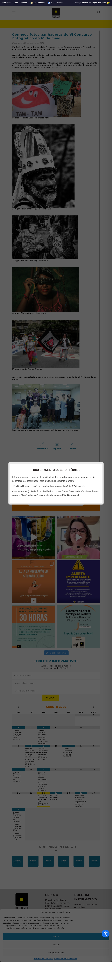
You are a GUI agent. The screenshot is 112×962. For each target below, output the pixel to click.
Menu (16, 3)
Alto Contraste (37, 3)
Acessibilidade (55, 3)
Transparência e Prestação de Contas (91, 3)
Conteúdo (6, 3)
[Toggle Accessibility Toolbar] (106, 933)
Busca (24, 3)
